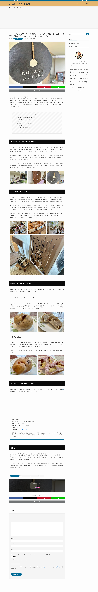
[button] (16, 87)
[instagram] (83, 0)
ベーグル (42, 475)
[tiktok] (85, 0)
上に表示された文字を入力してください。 (20, 559)
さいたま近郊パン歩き (18, 38)
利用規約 (58, 567)
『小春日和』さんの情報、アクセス (25, 127)
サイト (12, 549)
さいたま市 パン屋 (35, 475)
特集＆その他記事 (74, 46)
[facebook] (81, 0)
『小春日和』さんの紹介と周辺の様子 (25, 117)
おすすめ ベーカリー (26, 475)
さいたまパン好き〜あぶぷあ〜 (20, 4)
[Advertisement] (49, 18)
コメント (13, 520)
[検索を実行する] (87, 34)
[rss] (86, 0)
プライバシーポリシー (47, 567)
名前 (12, 538)
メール (13, 543)
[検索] (88, 0)
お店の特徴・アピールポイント (23, 119)
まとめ (18, 130)
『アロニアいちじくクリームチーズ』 (27, 123)
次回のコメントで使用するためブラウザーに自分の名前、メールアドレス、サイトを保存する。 (33, 554)
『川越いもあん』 (22, 125)
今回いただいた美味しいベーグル (24, 121)
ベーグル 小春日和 (23, 429)
